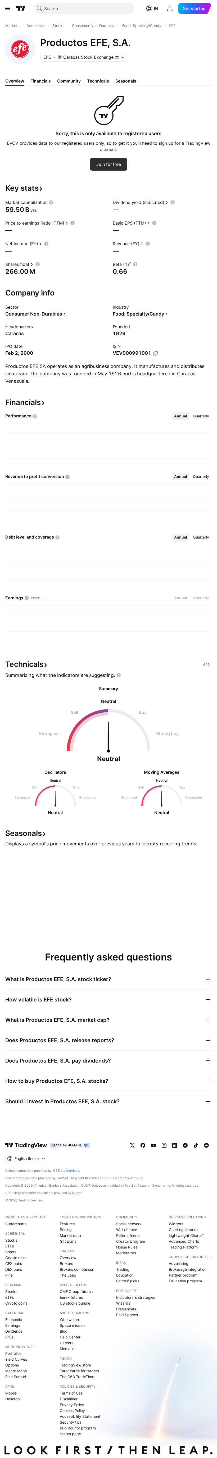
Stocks (11, 1240)
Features (67, 1224)
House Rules (126, 1247)
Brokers (66, 1263)
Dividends (13, 1331)
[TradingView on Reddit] (206, 1145)
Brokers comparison (77, 1269)
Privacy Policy (72, 1404)
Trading (122, 1269)
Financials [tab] (40, 81)
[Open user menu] (170, 8)
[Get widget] (206, 664)
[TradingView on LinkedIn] (174, 1145)
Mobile (11, 1393)
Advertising (178, 1263)
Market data (70, 1235)
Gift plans (68, 1241)
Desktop (12, 1399)
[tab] (180, 416)
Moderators (126, 1253)
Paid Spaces (127, 1315)
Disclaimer (69, 1399)
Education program (185, 1281)
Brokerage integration (187, 1269)
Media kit (68, 1348)
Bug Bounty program (78, 1428)
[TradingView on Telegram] (185, 1145)
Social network (129, 1224)
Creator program (130, 1241)
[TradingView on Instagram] (164, 1145)
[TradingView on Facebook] (143, 1145)
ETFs (9, 1246)
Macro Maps (16, 1371)
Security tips (71, 1422)
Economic (13, 1319)
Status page (70, 1434)
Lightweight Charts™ (186, 1235)
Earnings (12, 1325)
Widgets (176, 1224)
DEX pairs (13, 1269)
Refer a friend (128, 1235)
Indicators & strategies (135, 1297)
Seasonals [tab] (125, 81)
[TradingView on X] (132, 1145)
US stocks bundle (75, 1303)
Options (12, 1365)
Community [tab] (69, 81)
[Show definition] (51, 202)
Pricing (66, 1229)
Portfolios (13, 1353)
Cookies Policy (72, 1410)
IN (156, 8)
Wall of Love (126, 1229)
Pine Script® (15, 1376)
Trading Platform (183, 1247)
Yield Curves (16, 1359)
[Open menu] (7, 8)
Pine (9, 1275)
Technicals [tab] (98, 81)
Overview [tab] (14, 81)
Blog (63, 1331)
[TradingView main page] (21, 8)
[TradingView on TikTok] (196, 1145)
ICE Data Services (65, 1171)
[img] (117, 57)
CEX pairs (13, 1263)
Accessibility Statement (80, 1416)
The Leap (68, 1275)
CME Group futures (76, 1291)
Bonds (10, 1252)
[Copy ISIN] (155, 353)
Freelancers (126, 1309)
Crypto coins (16, 1257)
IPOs (9, 1337)
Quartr (77, 1193)
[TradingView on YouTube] (153, 1145)
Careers (66, 1343)
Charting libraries (183, 1229)
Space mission (72, 1325)
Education (124, 1275)
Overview (68, 1257)
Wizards (123, 1303)
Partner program (183, 1275)
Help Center (70, 1337)
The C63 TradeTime (77, 1376)
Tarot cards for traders (79, 1371)
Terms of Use (71, 1393)
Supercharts (15, 1224)
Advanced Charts (184, 1241)
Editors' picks (127, 1281)
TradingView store (75, 1365)
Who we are (70, 1319)
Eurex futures (71, 1297)
